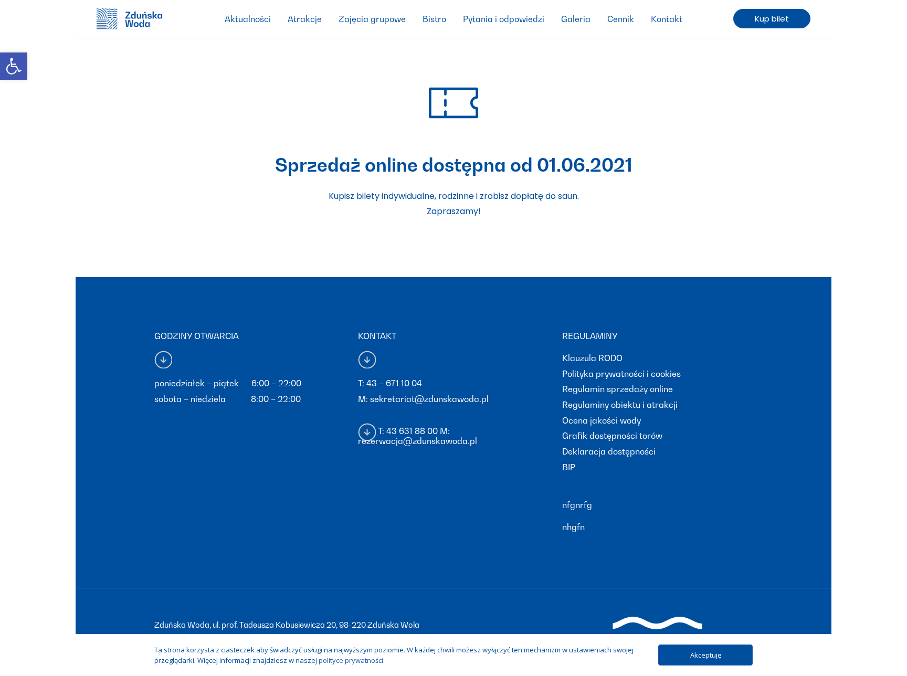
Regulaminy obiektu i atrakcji (620, 404)
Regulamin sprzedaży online (617, 389)
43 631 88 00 (412, 431)
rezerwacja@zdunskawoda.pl (417, 441)
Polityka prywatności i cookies (621, 373)
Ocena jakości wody (601, 420)
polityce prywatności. (352, 660)
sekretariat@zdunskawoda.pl (429, 399)
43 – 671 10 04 (394, 383)
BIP (568, 467)
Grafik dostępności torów (612, 435)
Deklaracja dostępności (609, 451)
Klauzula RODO (592, 358)
